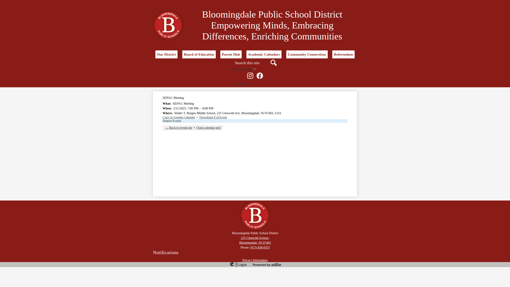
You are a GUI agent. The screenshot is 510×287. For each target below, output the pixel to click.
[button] (166, 54)
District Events (172, 121)
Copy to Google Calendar (179, 117)
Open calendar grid (208, 127)
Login (238, 264)
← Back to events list (178, 127)
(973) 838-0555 (260, 247)
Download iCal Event (213, 117)
